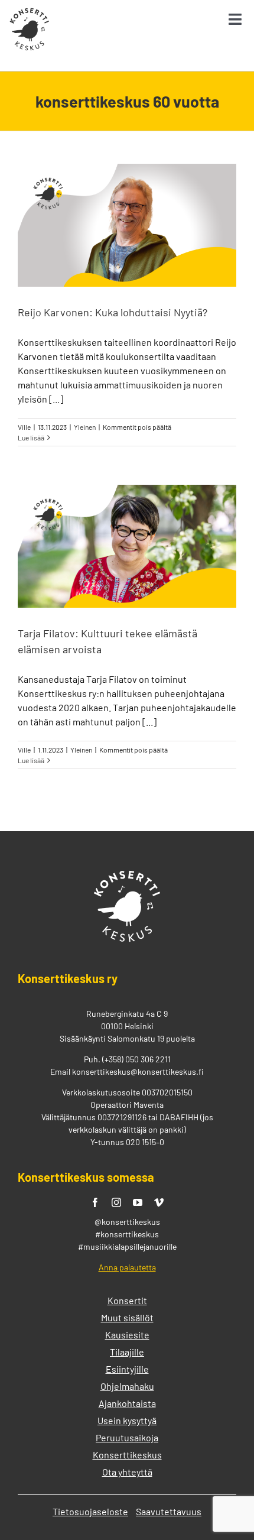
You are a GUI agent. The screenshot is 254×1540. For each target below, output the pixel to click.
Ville (24, 427)
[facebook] (95, 1202)
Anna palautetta (127, 1267)
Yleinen (85, 427)
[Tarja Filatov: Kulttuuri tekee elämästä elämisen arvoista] (127, 546)
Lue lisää (31, 437)
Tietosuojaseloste (90, 1511)
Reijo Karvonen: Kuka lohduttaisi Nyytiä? (112, 312)
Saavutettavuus (168, 1511)
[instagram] (116, 1202)
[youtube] (137, 1202)
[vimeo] (159, 1202)
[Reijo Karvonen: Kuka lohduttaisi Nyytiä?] (127, 225)
